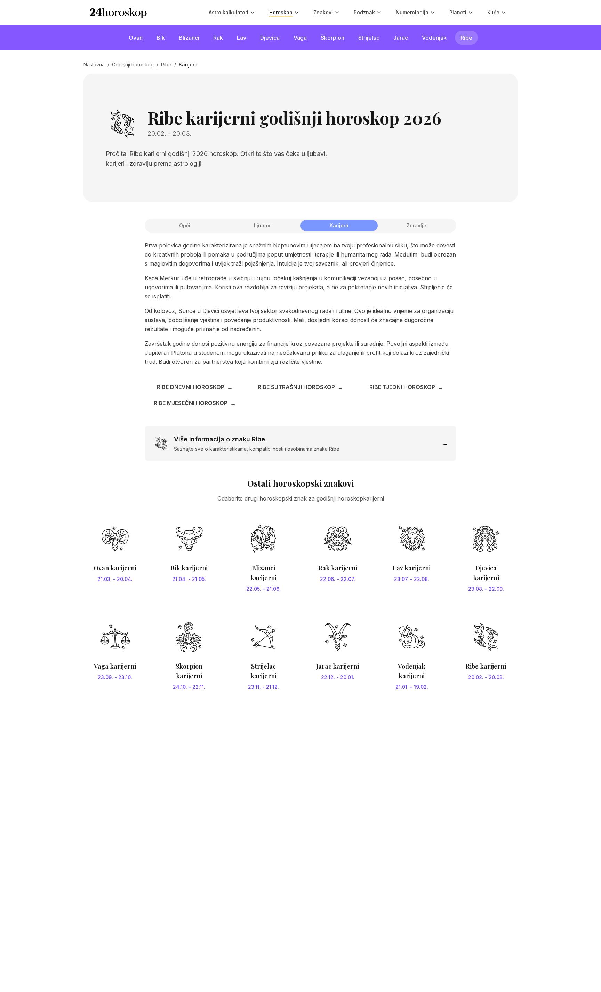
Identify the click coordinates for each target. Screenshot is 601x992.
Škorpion (332, 37)
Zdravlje (416, 225)
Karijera (339, 225)
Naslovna (94, 65)
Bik (161, 37)
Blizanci (189, 37)
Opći (184, 225)
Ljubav (262, 225)
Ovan (136, 37)
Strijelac (368, 37)
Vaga (300, 37)
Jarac (400, 37)
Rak (218, 37)
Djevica (270, 37)
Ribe (466, 37)
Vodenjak (434, 37)
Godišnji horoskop (133, 65)
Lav (241, 37)
